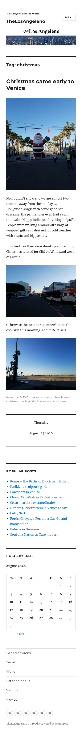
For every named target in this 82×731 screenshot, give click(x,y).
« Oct (20, 634)
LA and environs (42, 397)
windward (62, 401)
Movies (11, 699)
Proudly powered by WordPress (49, 723)
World (10, 671)
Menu (69, 17)
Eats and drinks (18, 681)
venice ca (49, 401)
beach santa (62, 397)
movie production (31, 401)
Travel (10, 662)
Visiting (12, 690)
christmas (12, 401)
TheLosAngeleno (25, 21)
